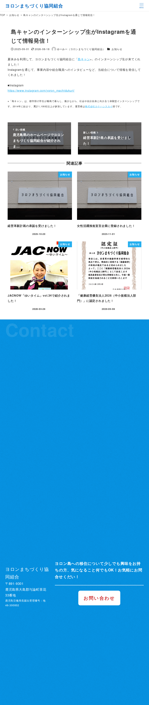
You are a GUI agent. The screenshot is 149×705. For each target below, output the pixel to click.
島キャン (84, 59)
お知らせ (117, 49)
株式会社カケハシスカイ (99, 106)
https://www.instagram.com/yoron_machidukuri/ (41, 90)
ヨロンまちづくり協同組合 (34, 5)
